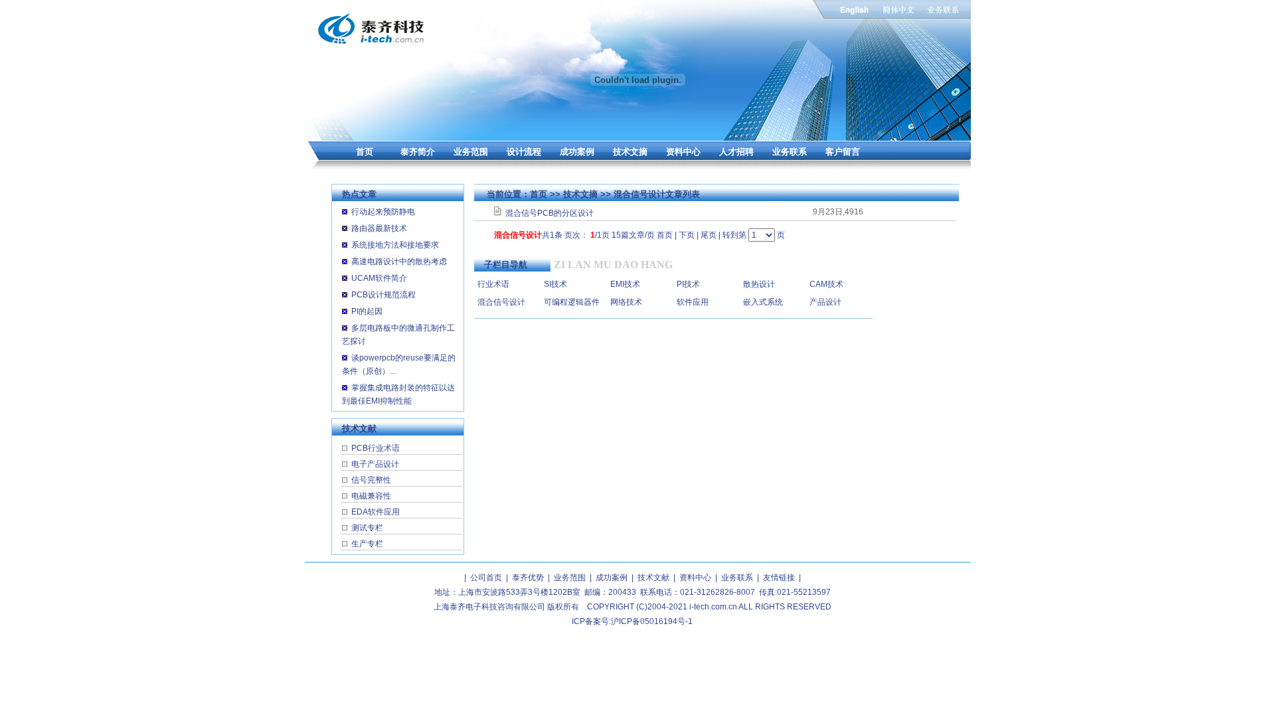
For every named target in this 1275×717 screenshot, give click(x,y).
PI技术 (688, 284)
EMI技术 (625, 284)
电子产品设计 (375, 464)
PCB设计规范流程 (383, 294)
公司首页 (486, 577)
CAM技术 (826, 284)
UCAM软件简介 (379, 278)
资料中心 (683, 152)
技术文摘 (630, 152)
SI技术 (555, 284)
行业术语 (493, 284)
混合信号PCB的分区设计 (549, 213)
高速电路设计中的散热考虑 (399, 261)
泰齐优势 (528, 577)
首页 (364, 152)
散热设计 (759, 284)
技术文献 (653, 577)
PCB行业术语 (375, 448)
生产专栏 (367, 543)
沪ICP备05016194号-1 (652, 621)
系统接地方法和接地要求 (395, 245)
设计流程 (524, 152)
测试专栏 (367, 527)
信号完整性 (371, 480)
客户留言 (842, 152)
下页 (687, 235)
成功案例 (577, 152)
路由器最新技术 (379, 228)
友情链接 (779, 577)
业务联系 (789, 152)
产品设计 (825, 302)
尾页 (709, 235)
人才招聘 (736, 152)
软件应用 (693, 302)
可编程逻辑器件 (572, 302)
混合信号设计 (501, 302)
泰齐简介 (417, 152)
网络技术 (626, 302)
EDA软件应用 (375, 512)
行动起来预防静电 (383, 211)
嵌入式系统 (763, 302)
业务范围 (471, 152)
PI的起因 (366, 311)
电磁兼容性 (371, 496)
